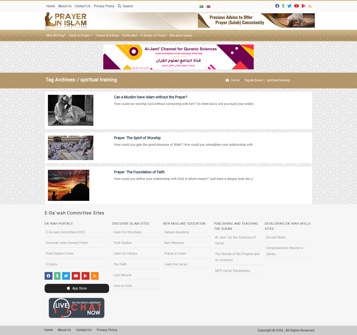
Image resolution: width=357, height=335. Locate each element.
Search (127, 6)
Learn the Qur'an (175, 264)
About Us (64, 6)
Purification (130, 35)
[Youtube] (297, 5)
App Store (79, 288)
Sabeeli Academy (176, 232)
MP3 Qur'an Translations (232, 271)
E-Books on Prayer (153, 35)
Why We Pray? (56, 35)
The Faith (120, 264)
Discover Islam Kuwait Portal (67, 243)
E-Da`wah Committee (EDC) (65, 232)
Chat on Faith (122, 286)
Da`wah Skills (276, 237)
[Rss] (310, 5)
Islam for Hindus (125, 253)
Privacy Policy (104, 6)
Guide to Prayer (79, 35)
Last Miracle (122, 275)
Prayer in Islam (175, 253)
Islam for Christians (127, 232)
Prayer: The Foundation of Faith (139, 172)
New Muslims (174, 243)
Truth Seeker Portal (59, 253)
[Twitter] (290, 5)
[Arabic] (201, 6)
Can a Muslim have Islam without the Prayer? (150, 97)
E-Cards (51, 264)
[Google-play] (304, 5)
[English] (208, 6)
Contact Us (82, 6)
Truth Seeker (122, 243)
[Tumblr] (284, 5)
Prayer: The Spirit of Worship (137, 138)
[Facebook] (277, 5)
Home (50, 6)
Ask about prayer (181, 35)
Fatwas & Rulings (107, 35)
